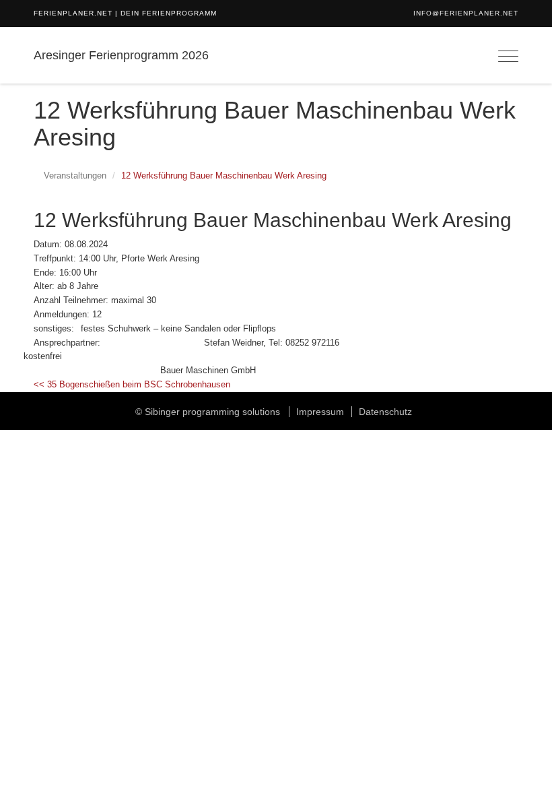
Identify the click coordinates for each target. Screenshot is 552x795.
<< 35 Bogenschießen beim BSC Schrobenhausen (132, 384)
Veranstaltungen (75, 175)
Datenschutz (385, 411)
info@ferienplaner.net (465, 13)
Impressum (320, 411)
